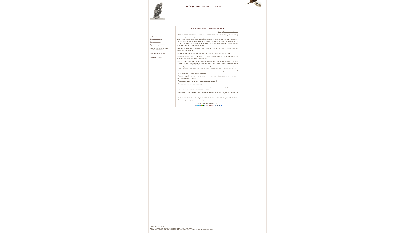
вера (227, 56)
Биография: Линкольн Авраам (228, 32)
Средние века (163, 48)
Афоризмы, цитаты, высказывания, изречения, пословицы (174, 228)
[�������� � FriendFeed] (200, 106)
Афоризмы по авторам (156, 39)
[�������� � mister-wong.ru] (212, 106)
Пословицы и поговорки (156, 57)
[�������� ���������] (194, 106)
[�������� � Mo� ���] (202, 106)
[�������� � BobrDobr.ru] (210, 106)
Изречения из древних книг (157, 45)
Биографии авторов (155, 42)
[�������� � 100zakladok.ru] (216, 106)
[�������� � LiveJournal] (204, 106)
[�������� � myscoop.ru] (218, 106)
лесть (189, 84)
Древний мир (154, 48)
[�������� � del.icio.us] (222, 106)
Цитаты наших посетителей (157, 53)
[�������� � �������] (196, 106)
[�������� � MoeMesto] (220, 106)
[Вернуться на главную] (157, 19)
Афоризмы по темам (155, 36)
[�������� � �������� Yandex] (206, 106)
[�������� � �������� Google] (208, 106)
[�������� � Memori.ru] (214, 106)
